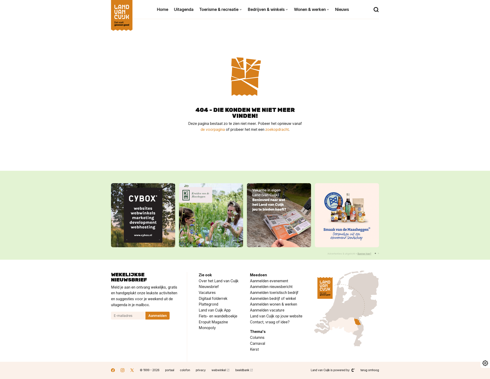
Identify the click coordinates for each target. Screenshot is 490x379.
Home (162, 9)
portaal (169, 370)
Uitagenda (184, 9)
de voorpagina (213, 129)
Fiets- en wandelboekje (218, 316)
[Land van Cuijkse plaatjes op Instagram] (122, 370)
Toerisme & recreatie (218, 9)
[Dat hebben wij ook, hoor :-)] (279, 215)
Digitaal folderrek (213, 298)
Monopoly (207, 327)
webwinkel (219, 370)
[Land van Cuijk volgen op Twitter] (132, 370)
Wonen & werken (310, 9)
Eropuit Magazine (213, 322)
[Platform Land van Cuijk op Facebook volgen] (113, 370)
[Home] (121, 13)
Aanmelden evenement (269, 281)
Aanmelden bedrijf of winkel (273, 298)
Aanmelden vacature (267, 310)
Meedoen (258, 275)
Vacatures (207, 292)
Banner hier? (364, 253)
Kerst (254, 349)
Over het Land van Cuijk (218, 281)
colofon (185, 370)
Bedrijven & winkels (266, 9)
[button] (375, 253)
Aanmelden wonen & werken (273, 304)
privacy (201, 370)
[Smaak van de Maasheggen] (347, 215)
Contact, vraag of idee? (270, 322)
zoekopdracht (277, 129)
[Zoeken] (376, 9)
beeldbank (242, 370)
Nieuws (342, 9)
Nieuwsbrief (209, 286)
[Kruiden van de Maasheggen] (211, 215)
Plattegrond (208, 304)
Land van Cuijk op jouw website (276, 316)
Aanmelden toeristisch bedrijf (274, 292)
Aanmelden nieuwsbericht (271, 286)
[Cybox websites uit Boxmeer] (143, 215)
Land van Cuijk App (215, 310)
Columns (257, 337)
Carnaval (257, 343)
